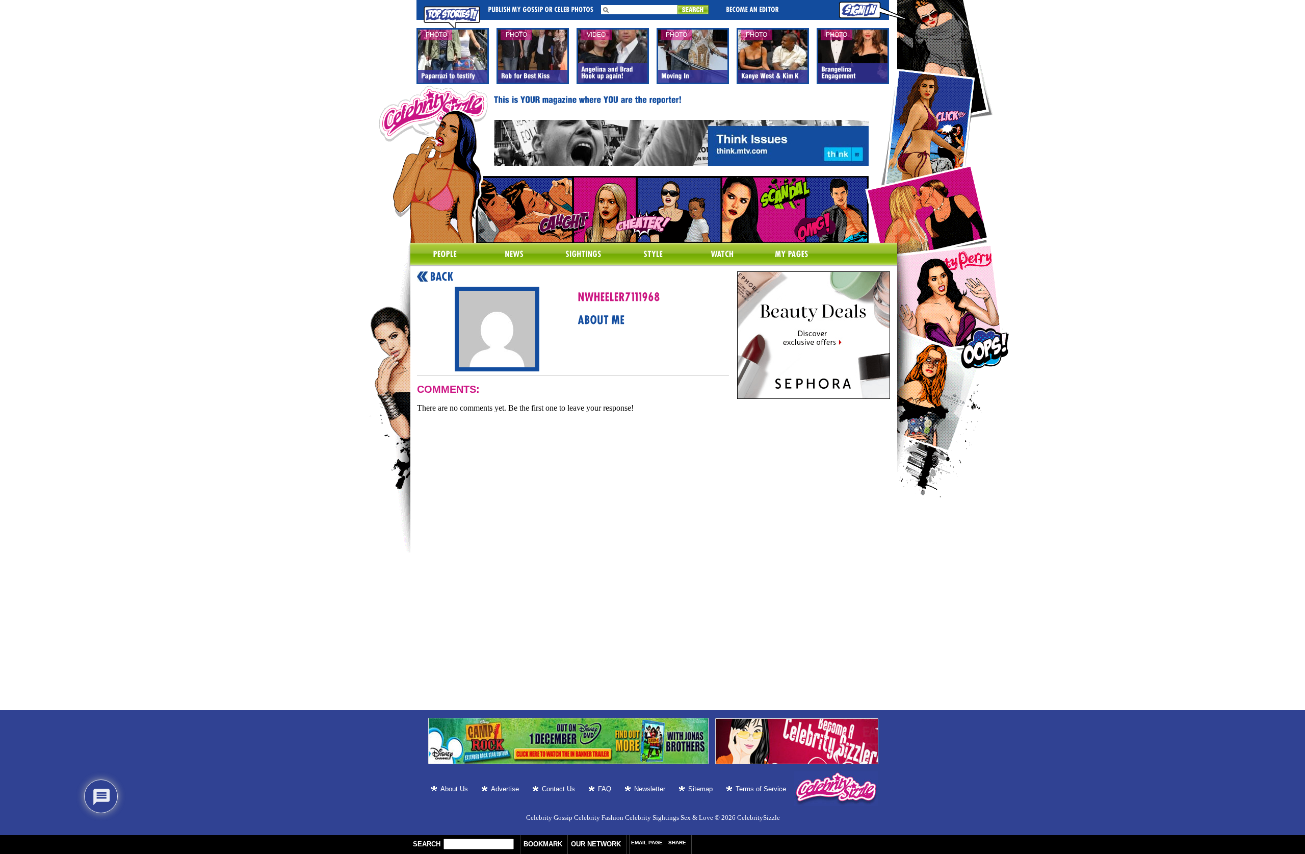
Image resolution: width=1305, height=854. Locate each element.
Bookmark (543, 844)
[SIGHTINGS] (583, 254)
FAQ (604, 789)
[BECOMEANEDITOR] (752, 9)
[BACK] (435, 277)
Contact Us (558, 789)
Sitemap (700, 789)
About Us (454, 789)
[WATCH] (722, 254)
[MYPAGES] (791, 254)
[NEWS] (514, 254)
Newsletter (649, 789)
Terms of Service (761, 789)
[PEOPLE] (445, 254)
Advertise (505, 789)
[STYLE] (653, 254)
